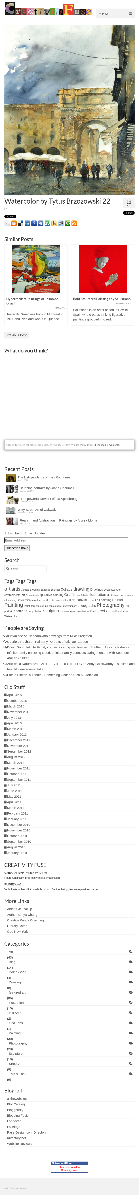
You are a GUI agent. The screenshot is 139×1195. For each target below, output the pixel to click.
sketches (81, 611)
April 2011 (14, 802)
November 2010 (18, 830)
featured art (17, 992)
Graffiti (69, 595)
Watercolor (10, 616)
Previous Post (17, 335)
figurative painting (51, 595)
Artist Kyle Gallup (19, 909)
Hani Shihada (82, 595)
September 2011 (19, 779)
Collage (67, 589)
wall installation (120, 611)
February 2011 (17, 813)
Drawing (15, 982)
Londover (14, 1121)
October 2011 (17, 774)
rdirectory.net (16, 1138)
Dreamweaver (112, 589)
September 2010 (19, 841)
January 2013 (17, 734)
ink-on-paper (126, 595)
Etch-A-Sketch (32, 595)
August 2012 (16, 757)
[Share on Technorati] (67, 223)
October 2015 (17, 701)
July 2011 (14, 785)
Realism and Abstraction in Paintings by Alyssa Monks (59, 520)
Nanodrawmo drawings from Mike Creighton (60, 636)
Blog (12, 962)
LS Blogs (13, 1127)
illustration (97, 594)
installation (24, 599)
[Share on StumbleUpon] (47, 223)
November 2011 (18, 768)
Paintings (29, 605)
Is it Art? (15, 1013)
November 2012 (18, 746)
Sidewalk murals (68, 611)
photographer (70, 606)
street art (103, 611)
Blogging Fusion (18, 1115)
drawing (81, 589)
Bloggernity (15, 1110)
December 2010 (18, 825)
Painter (117, 600)
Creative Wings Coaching (25, 920)
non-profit (61, 600)
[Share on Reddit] (61, 223)
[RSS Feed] (74, 223)
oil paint (92, 600)
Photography (111, 605)
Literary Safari (17, 926)
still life (90, 611)
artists (25, 589)
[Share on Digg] (27, 223)
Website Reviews (19, 1144)
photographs (87, 605)
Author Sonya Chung (22, 915)
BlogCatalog (16, 1104)
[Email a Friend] (7, 223)
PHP (127, 606)
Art (11, 952)
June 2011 (14, 791)
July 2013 (14, 717)
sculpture (51, 610)
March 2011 (15, 808)
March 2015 (15, 706)
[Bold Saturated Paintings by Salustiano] (102, 269)
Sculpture (16, 1053)
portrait (8, 611)
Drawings (96, 589)
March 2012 (15, 763)
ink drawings (10, 600)
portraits (20, 611)
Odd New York (17, 931)
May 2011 (14, 796)
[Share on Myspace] (41, 223)
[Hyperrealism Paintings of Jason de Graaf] (36, 269)
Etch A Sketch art (85, 675)
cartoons (45, 589)
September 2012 (19, 751)
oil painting (104, 600)
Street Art (15, 1064)
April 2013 (14, 723)
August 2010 (16, 847)
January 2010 (17, 853)
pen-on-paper (55, 606)
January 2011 (17, 819)
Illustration (16, 1002)
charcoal (55, 589)
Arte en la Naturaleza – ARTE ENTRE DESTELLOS (44, 664)
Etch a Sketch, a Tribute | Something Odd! (37, 675)
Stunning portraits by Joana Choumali (47, 488)
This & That (17, 1074)
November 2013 (18, 712)
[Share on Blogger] (14, 223)
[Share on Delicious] (21, 223)
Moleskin (50, 600)
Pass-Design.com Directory (27, 1132)
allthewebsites (17, 1098)
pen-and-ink (42, 606)
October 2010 (17, 836)
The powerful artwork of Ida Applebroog (49, 499)
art (7, 589)
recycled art (35, 611)
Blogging (35, 589)
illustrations (113, 595)
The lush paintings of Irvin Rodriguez (44, 477)
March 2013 (15, 729)
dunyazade (15, 636)
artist (16, 589)
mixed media (38, 600)
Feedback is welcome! (107, 444)
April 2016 (14, 695)
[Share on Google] (34, 223)
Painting (13, 605)
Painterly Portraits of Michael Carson (61, 641)
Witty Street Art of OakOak (37, 510)
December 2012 (18, 740)
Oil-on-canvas (77, 600)
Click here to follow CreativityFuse (69, 1169)
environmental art (14, 594)
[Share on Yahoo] (54, 223)
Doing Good (17, 972)
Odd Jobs (16, 1023)
